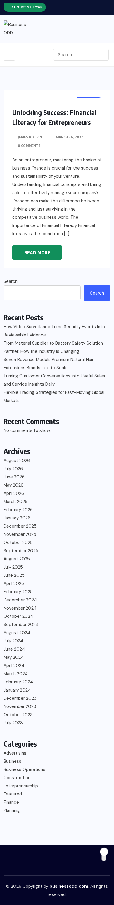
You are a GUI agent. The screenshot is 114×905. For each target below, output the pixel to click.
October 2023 (18, 715)
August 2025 (17, 559)
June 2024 (14, 649)
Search (11, 281)
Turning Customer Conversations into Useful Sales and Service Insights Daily (54, 380)
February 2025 (18, 592)
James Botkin (30, 137)
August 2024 (17, 633)
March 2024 (16, 674)
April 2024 (14, 665)
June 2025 (14, 575)
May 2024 (14, 657)
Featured (13, 794)
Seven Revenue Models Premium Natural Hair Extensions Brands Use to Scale (49, 364)
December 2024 (20, 600)
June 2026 (14, 477)
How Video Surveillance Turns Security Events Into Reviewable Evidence (54, 331)
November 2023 (20, 706)
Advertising (15, 753)
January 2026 (17, 518)
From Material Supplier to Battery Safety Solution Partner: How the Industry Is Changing (53, 347)
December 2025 (20, 526)
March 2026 (15, 501)
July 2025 (13, 567)
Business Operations (24, 769)
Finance (11, 802)
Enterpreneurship (21, 786)
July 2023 (13, 723)
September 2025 (21, 551)
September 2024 (21, 624)
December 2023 (20, 698)
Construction (17, 778)
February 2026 (18, 510)
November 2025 (20, 534)
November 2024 (20, 608)
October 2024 (18, 616)
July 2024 (13, 641)
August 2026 (17, 460)
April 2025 (14, 583)
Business (12, 761)
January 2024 (17, 690)
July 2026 (13, 469)
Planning (12, 810)
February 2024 (18, 682)
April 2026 (14, 493)
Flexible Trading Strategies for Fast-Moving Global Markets (54, 396)
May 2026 (13, 485)
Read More (37, 253)
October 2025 (18, 542)
